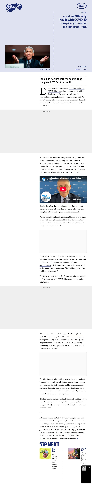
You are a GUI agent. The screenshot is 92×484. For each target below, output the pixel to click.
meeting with (68, 160)
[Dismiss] (89, 467)
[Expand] (83, 467)
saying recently (45, 265)
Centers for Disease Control (53, 435)
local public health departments (72, 432)
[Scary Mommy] (13, 8)
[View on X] (63, 241)
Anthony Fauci (77, 100)
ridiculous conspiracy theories (64, 157)
